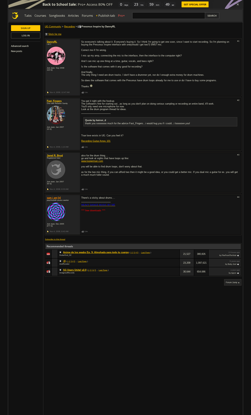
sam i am (52, 197)
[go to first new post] (61, 252)
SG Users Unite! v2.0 (74, 270)
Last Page (145, 252)
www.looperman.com (92, 161)
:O (64, 261)
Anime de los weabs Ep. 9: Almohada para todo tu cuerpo (96, 252)
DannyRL (52, 41)
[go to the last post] (238, 255)
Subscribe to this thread (55, 239)
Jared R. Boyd (55, 155)
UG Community (53, 26)
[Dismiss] (238, 4)
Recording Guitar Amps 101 (95, 141)
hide (176, 256)
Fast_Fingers (54, 101)
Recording (69, 26)
